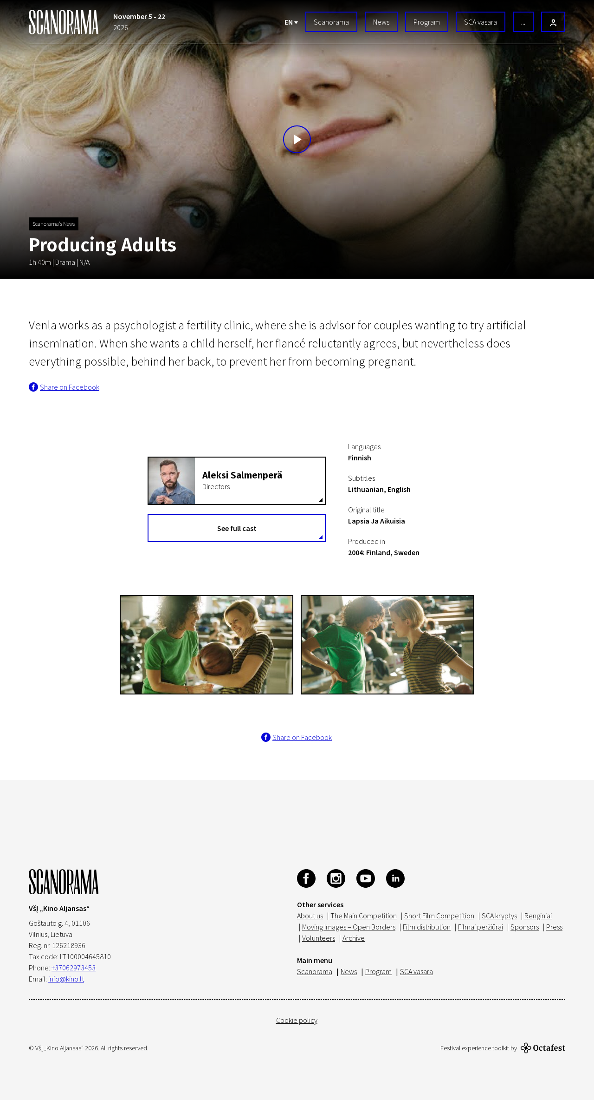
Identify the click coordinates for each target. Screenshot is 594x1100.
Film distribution (427, 926)
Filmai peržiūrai (480, 926)
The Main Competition (363, 915)
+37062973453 (74, 967)
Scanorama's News (53, 223)
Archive (353, 938)
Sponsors (524, 926)
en (289, 21)
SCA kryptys (499, 915)
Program (426, 21)
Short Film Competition (439, 915)
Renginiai (538, 915)
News (381, 21)
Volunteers (318, 938)
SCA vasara (480, 21)
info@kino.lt (66, 978)
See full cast (237, 528)
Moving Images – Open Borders (348, 926)
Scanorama (331, 21)
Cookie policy (296, 1020)
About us (310, 915)
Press (554, 926)
